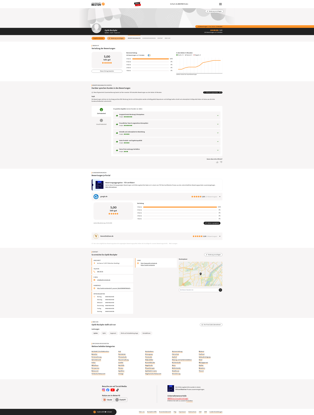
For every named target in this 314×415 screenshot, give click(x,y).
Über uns (167, 38)
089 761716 (100, 271)
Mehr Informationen (111, 187)
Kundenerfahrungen (149, 38)
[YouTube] (113, 389)
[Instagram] (103, 389)
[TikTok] (117, 389)
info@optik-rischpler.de (103, 280)
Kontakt (160, 38)
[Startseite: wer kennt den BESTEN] (98, 4)
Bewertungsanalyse (134, 38)
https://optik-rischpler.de (148, 265)
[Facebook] (107, 389)
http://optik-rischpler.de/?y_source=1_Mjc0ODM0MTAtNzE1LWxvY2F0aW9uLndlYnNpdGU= (114, 288)
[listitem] (100, 351)
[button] (98, 38)
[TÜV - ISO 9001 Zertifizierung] (170, 388)
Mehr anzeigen (173, 243)
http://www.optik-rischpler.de (149, 263)
